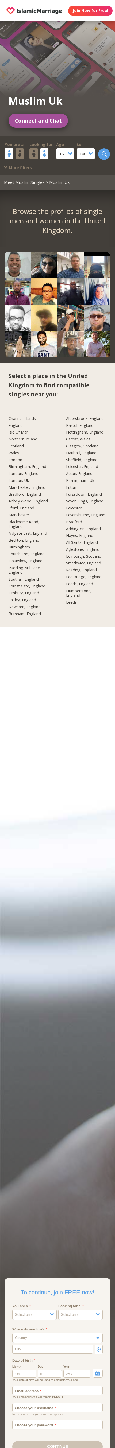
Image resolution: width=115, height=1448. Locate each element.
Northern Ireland (23, 439)
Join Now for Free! (90, 10)
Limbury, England (24, 593)
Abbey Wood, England (28, 501)
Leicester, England (82, 466)
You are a (14, 144)
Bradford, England (25, 494)
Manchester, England (27, 487)
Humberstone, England (78, 593)
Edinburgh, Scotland (83, 556)
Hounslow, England (26, 561)
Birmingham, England (27, 466)
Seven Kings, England (84, 501)
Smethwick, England (83, 563)
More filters (20, 167)
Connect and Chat (38, 120)
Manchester (19, 515)
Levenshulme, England (85, 515)
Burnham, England (25, 613)
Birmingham (19, 547)
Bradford (74, 522)
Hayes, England (79, 535)
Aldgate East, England (28, 533)
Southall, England (24, 579)
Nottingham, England (84, 432)
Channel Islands (22, 418)
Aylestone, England (82, 549)
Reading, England (81, 570)
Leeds (71, 602)
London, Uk (19, 480)
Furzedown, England (84, 494)
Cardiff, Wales (78, 439)
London (15, 460)
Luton (71, 487)
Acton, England (79, 473)
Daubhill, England (81, 453)
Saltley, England (22, 600)
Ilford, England (21, 508)
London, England (24, 473)
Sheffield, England (82, 460)
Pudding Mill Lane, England (25, 570)
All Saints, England (82, 542)
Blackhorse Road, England (24, 524)
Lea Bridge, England (84, 577)
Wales (14, 453)
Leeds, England (79, 583)
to (79, 144)
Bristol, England (80, 425)
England (16, 425)
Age (60, 144)
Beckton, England (24, 540)
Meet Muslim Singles (24, 182)
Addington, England (83, 528)
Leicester (74, 508)
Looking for (41, 144)
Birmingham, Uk (80, 480)
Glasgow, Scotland (82, 446)
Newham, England (25, 606)
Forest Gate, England (27, 586)
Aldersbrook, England (85, 418)
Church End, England (27, 554)
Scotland (16, 446)
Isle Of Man (19, 432)
